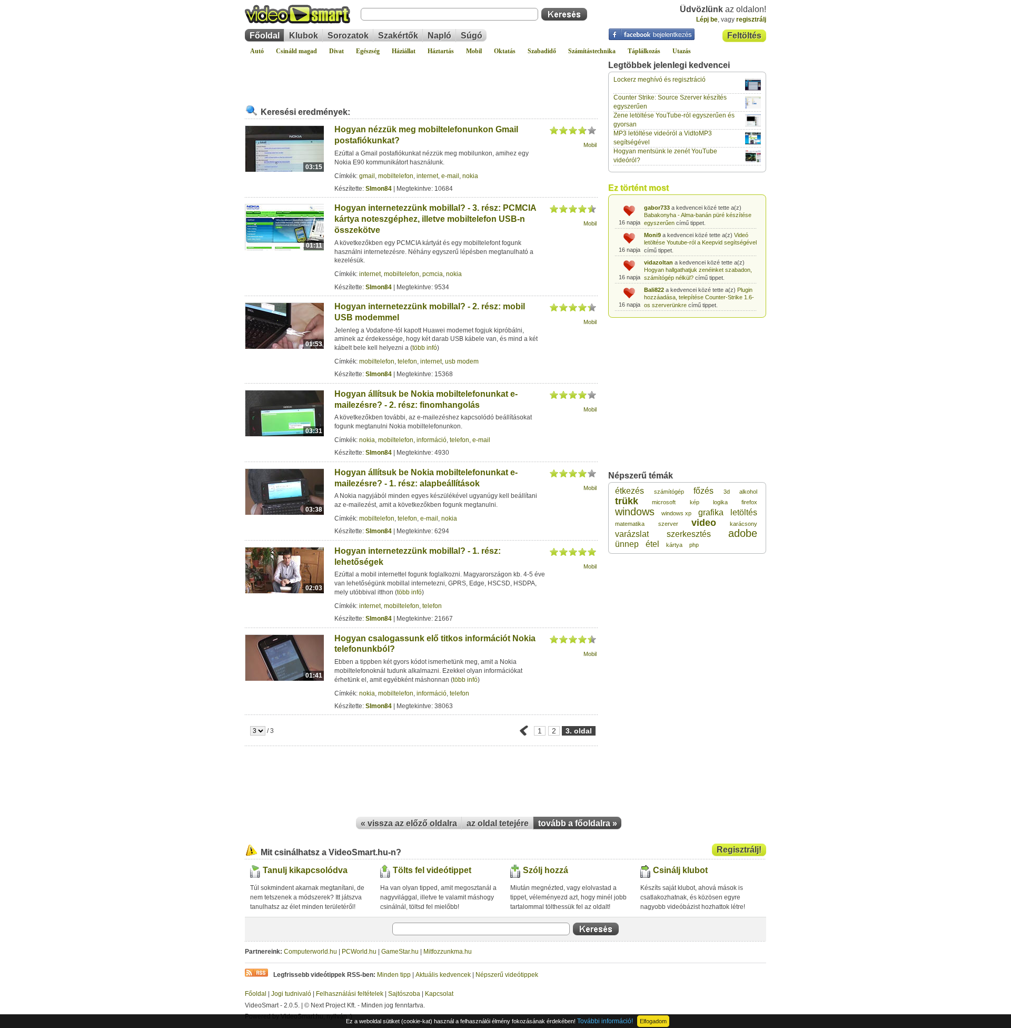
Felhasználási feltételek (349, 993)
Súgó (471, 35)
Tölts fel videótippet (432, 870)
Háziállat (403, 51)
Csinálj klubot (680, 870)
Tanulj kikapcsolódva (305, 870)
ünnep (627, 544)
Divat (336, 51)
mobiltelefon (395, 176)
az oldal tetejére (498, 823)
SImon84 (378, 188)
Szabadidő (542, 51)
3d (726, 491)
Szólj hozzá (545, 870)
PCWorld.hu (359, 951)
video (703, 522)
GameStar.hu (400, 951)
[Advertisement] (421, 76)
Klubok (303, 35)
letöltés (743, 512)
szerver (668, 524)
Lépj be (707, 19)
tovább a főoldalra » (577, 823)
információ (432, 440)
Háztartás (441, 51)
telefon (407, 361)
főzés (703, 490)
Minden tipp (394, 974)
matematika (630, 524)
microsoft (664, 502)
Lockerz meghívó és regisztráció (659, 79)
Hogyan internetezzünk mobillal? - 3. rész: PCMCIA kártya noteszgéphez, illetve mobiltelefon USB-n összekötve (435, 218)
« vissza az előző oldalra (409, 823)
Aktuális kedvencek (443, 974)
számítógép (669, 491)
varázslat (632, 534)
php (694, 545)
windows (635, 511)
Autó (257, 51)
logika (720, 502)
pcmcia (432, 274)
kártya (674, 545)
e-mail (450, 176)
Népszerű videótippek (506, 974)
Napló (439, 35)
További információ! (605, 1021)
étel (652, 544)
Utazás (681, 51)
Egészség (368, 51)
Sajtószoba (404, 993)
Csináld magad (296, 51)
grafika (710, 512)
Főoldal (265, 35)
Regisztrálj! (739, 849)
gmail (367, 176)
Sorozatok (348, 35)
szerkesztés (689, 534)
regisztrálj (751, 19)
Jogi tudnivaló (291, 993)
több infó (424, 347)
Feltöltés (744, 35)
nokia (470, 176)
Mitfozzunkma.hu (447, 951)
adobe (742, 533)
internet (427, 176)
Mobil (474, 51)
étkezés (629, 490)
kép (694, 502)
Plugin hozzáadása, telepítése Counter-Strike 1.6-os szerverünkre (699, 297)
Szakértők (398, 35)
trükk (626, 501)
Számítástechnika (592, 51)
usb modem (462, 361)
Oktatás (505, 51)
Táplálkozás (644, 51)
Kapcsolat (439, 993)
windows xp (676, 513)
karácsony (743, 524)
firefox (749, 502)
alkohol (748, 491)
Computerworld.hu (310, 951)
